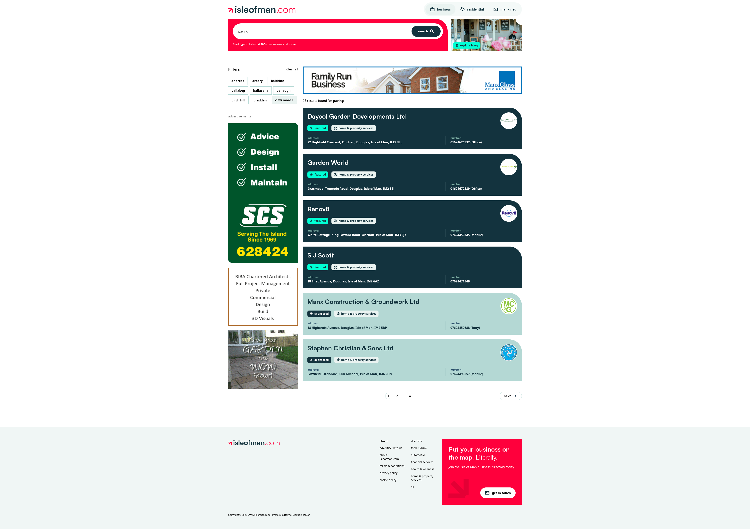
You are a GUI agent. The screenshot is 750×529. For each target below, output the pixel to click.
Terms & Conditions (392, 466)
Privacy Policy (388, 473)
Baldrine (277, 81)
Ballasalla (260, 90)
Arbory (257, 81)
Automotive (418, 455)
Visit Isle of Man (301, 515)
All (412, 487)
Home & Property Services (422, 478)
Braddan (260, 100)
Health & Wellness (422, 469)
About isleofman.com (389, 457)
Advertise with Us (391, 448)
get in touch (501, 493)
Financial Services (422, 462)
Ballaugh (284, 90)
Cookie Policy (388, 480)
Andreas (237, 81)
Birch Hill (238, 100)
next (507, 396)
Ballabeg (238, 90)
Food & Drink (419, 448)
